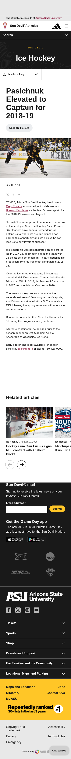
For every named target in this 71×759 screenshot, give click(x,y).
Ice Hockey (12, 441)
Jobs (61, 687)
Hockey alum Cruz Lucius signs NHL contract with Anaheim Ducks (29, 450)
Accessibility (56, 726)
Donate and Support (20, 653)
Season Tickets (21, 128)
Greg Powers (14, 206)
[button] (21, 464)
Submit (57, 508)
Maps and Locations (21, 687)
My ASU (21, 698)
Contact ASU (56, 693)
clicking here (25, 348)
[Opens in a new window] (35, 709)
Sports (11, 633)
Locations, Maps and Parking (27, 673)
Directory (21, 693)
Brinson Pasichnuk (17, 210)
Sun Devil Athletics (24, 25)
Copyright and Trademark (21, 728)
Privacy (21, 736)
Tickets (11, 623)
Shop (10, 643)
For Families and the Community (29, 663)
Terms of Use (56, 736)
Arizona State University (48, 18)
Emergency (21, 742)
